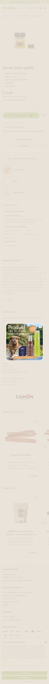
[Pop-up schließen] (40, 326)
